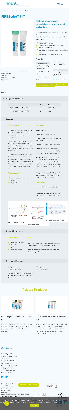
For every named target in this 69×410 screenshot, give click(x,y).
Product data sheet (16, 249)
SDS (12, 247)
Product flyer (15, 245)
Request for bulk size (46, 85)
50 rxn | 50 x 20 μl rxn (42, 73)
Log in (55, 79)
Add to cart (60, 84)
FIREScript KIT (24, 11)
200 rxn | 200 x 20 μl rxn (43, 78)
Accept (34, 405)
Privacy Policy (16, 396)
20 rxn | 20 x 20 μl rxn (42, 67)
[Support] (6, 403)
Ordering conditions (7, 396)
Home (2, 11)
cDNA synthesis (15, 11)
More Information (64, 402)
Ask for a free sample (28, 385)
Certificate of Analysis (17, 242)
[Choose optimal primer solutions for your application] (56, 209)
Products (8, 11)
